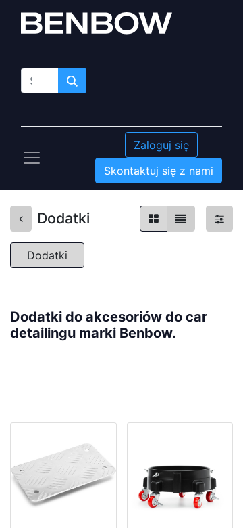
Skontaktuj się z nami (158, 170)
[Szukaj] (72, 80)
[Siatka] (153, 219)
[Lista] (181, 219)
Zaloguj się (161, 145)
